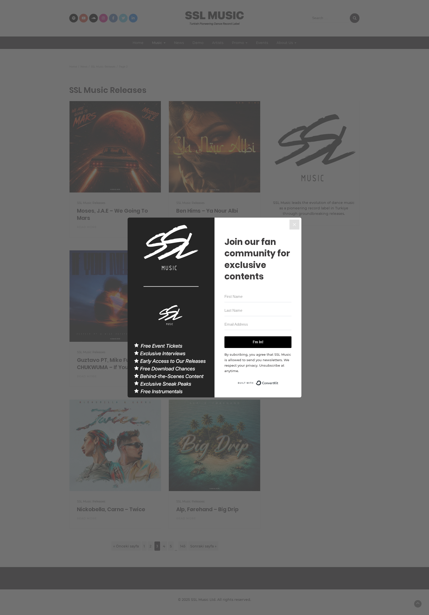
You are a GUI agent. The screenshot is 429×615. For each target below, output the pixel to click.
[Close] (294, 225)
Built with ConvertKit (278, 381)
